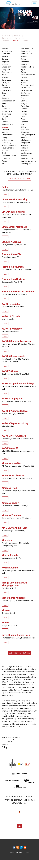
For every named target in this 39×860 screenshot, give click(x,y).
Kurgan (5, 116)
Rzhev (23, 72)
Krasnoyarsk (7, 114)
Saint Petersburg (28, 74)
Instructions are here (19, 179)
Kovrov (4, 106)
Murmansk (6, 129)
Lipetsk (5, 122)
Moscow (5, 127)
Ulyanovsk (25, 132)
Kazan (4, 85)
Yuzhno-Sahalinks (28, 161)
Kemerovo (6, 88)
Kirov (4, 93)
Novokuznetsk (8, 148)
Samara (24, 77)
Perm (4, 163)
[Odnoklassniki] (17, 847)
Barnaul (5, 59)
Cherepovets (7, 72)
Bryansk (5, 64)
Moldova (5, 41)
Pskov (23, 59)
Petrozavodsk (26, 54)
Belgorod (5, 61)
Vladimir (24, 137)
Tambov (24, 108)
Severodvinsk (26, 90)
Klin (3, 95)
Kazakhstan (6, 38)
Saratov (24, 82)
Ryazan (24, 69)
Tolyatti (24, 111)
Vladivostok (26, 140)
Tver (23, 119)
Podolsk (24, 56)
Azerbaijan (6, 35)
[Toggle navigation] (34, 3)
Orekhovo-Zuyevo (9, 155)
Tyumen (24, 122)
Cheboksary (6, 67)
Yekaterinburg (27, 158)
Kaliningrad (6, 80)
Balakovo (5, 56)
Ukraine (25, 41)
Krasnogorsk (7, 111)
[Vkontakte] (19, 826)
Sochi (23, 98)
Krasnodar (6, 108)
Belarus (17, 35)
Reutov (24, 64)
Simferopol (25, 93)
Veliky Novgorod (28, 135)
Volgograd (25, 142)
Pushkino (25, 61)
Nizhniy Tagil (7, 142)
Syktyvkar (25, 106)
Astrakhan (6, 54)
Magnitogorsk (7, 124)
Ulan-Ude (25, 129)
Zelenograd (26, 163)
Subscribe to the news (19, 653)
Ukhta (23, 127)
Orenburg (6, 158)
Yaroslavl (24, 155)
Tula (23, 116)
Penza (4, 161)
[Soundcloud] (25, 847)
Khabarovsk (6, 90)
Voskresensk (26, 153)
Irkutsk (4, 74)
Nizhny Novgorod (9, 145)
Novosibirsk (6, 150)
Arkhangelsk (7, 51)
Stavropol (25, 101)
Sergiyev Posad (27, 85)
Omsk (4, 153)
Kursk (4, 119)
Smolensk (25, 95)
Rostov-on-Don (27, 67)
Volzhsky (24, 148)
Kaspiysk (5, 82)
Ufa (22, 124)
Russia (15, 41)
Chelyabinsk (6, 69)
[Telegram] (21, 847)
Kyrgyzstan (19, 38)
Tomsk (24, 114)
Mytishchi (5, 132)
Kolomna (5, 98)
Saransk (24, 80)
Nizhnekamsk (7, 140)
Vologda (24, 145)
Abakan (5, 48)
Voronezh (25, 150)
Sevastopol (25, 88)
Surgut (24, 103)
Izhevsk (5, 77)
